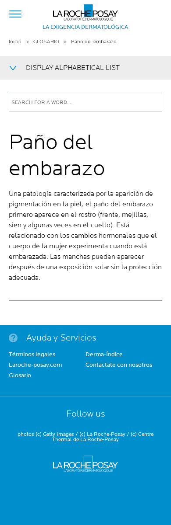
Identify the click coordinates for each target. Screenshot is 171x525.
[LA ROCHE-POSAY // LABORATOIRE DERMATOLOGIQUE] (85, 10)
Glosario (20, 375)
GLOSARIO (46, 41)
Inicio (15, 41)
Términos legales (32, 354)
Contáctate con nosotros (119, 365)
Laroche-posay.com (35, 365)
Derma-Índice (104, 354)
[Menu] (15, 12)
